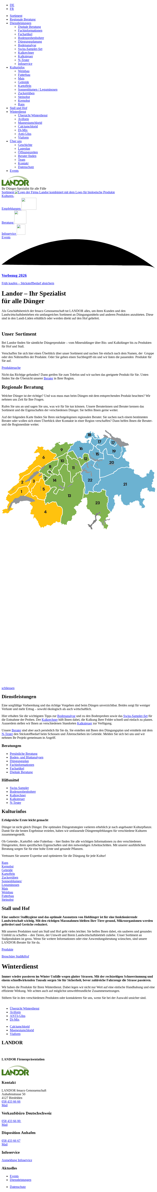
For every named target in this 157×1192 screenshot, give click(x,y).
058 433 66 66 (11, 1101)
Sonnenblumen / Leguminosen (37, 89)
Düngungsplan (19, 761)
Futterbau (24, 74)
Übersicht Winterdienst (32, 115)
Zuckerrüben (26, 93)
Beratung (8, 222)
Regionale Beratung (23, 19)
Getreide (23, 82)
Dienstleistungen (20, 23)
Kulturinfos (17, 67)
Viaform (23, 137)
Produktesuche (11, 367)
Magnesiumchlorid (30, 122)
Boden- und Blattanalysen (26, 757)
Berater (48, 378)
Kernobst (24, 100)
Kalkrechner (26, 52)
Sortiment (16, 15)
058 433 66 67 (11, 1140)
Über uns (16, 141)
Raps (21, 104)
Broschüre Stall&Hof (15, 956)
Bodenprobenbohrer (31, 38)
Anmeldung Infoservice (17, 1160)
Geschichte (25, 145)
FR (12, 8)
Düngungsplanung (30, 41)
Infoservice (25, 63)
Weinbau (23, 71)
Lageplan (24, 148)
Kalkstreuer (25, 56)
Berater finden (27, 156)
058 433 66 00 (11, 1121)
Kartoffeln (24, 86)
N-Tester (23, 60)
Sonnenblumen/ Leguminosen (12, 883)
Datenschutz (26, 167)
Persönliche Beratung (23, 753)
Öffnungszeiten (28, 152)
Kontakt (23, 163)
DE (12, 5)
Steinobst (24, 97)
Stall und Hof (18, 108)
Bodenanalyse (27, 45)
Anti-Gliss (24, 133)
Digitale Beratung (29, 26)
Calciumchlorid (28, 126)
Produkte (7, 949)
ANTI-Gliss (17, 1016)
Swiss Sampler (19, 788)
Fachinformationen (30, 30)
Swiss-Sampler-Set (30, 49)
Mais (21, 78)
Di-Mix (23, 130)
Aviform (23, 119)
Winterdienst (18, 111)
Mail (5, 1105)
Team (21, 159)
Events (14, 170)
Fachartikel (25, 34)
